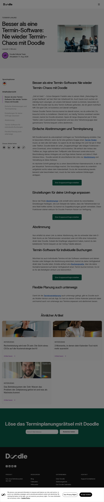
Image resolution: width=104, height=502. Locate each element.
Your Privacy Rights (70, 494)
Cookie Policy (25, 498)
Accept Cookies (86, 494)
